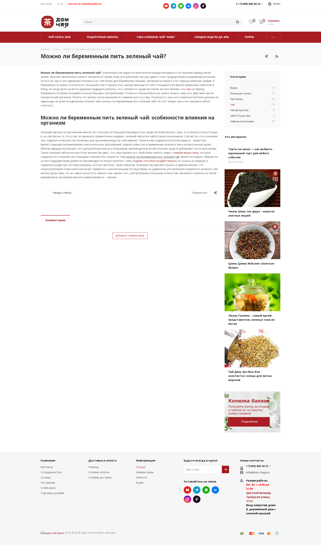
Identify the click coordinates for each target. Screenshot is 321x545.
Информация (145, 460)
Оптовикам (48, 482)
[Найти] (237, 22)
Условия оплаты (98, 472)
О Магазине (48, 488)
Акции (139, 482)
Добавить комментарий (130, 235)
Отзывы (46, 477)
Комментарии (55, 220)
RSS (276, 56)
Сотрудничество (51, 472)
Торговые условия (52, 493)
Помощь (93, 467)
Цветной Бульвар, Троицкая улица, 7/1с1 (258, 497)
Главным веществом (185, 152)
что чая (186, 89)
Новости (141, 477)
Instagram (196, 6)
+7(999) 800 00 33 (257, 466)
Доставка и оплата (102, 460)
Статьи (140, 467)
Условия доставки (99, 477)
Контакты (47, 467)
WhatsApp (181, 6)
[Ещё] (273, 37)
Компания (48, 460)
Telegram (173, 6)
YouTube (166, 6)
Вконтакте (188, 6)
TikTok (203, 6)
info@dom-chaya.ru (258, 472)
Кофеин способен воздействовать (155, 161)
